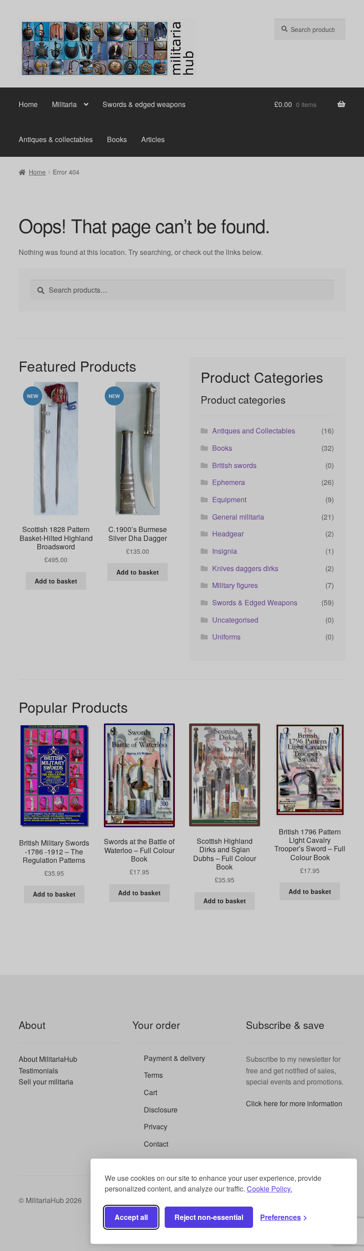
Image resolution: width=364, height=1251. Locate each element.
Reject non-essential (208, 1217)
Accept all (131, 1217)
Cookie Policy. (269, 1188)
